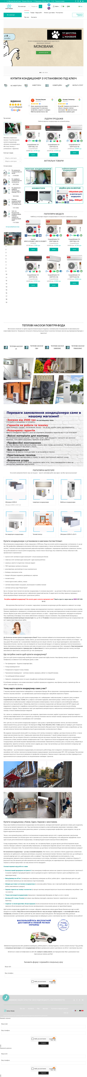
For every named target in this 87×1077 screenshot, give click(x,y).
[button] (40, 72)
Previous (6, 306)
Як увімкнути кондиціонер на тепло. (17, 171)
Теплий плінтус (37, 534)
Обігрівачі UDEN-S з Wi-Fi (13, 505)
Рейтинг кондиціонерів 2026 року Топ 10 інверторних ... (16, 202)
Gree (14, 699)
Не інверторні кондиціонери (14, 534)
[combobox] (13, 161)
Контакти (34, 17)
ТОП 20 (66, 1013)
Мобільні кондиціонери (67, 502)
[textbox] (11, 161)
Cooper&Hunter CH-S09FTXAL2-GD (74, 240)
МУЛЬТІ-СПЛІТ (78, 85)
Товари (32, 12)
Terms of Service (42, 1015)
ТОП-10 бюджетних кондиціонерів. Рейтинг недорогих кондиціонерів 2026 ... (16, 215)
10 (6, 274)
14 (6, 287)
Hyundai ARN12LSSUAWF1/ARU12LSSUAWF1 (33, 145)
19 (6, 302)
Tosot (43, 725)
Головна (26, 12)
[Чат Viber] (48, 8)
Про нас (26, 17)
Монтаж (45, 1008)
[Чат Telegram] (48, 4)
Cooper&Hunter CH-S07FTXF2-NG (74, 145)
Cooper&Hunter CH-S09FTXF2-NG (54, 276)
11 (6, 277)
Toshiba (23, 699)
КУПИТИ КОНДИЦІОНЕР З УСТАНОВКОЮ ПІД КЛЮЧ (44, 78)
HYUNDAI (33, 148)
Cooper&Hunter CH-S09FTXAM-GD (54, 240)
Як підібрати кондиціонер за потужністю (16, 180)
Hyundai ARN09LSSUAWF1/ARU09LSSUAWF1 (54, 145)
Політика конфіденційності (59, 1008)
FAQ (38, 1008)
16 (6, 293)
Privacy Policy (34, 1015)
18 (6, 299)
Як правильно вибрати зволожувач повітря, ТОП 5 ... (16, 191)
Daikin (18, 699)
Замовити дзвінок (79, 14)
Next (6, 310)
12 (6, 280)
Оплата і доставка (49, 12)
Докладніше (43, 48)
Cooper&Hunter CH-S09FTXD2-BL (33, 276)
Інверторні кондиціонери (41, 502)
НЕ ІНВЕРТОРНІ (16, 85)
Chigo (39, 725)
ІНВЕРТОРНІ (36, 85)
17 (6, 296)
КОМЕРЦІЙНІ (57, 85)
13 (6, 284)
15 (6, 290)
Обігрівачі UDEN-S (11, 502)
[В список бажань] (40, 127)
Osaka (58, 725)
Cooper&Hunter (74, 148)
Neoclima (49, 725)
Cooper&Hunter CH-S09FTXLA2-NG (74, 276)
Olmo (53, 725)
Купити (33, 154)
